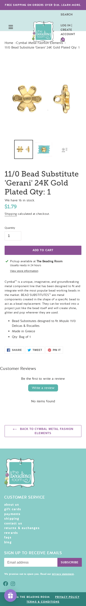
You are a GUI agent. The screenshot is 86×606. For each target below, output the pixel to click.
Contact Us (13, 523)
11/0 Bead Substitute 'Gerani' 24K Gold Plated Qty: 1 (42, 47)
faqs (7, 537)
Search (67, 14)
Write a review (43, 388)
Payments (12, 514)
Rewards (11, 533)
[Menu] (10, 27)
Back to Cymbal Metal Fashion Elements (46, 431)
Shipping (11, 214)
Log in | (66, 25)
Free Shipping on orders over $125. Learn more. (43, 5)
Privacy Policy (67, 597)
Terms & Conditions (43, 601)
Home (9, 43)
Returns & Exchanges (22, 528)
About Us (11, 504)
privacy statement (63, 574)
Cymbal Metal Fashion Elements (39, 43)
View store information (24, 271)
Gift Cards (12, 509)
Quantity (10, 228)
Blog (8, 542)
